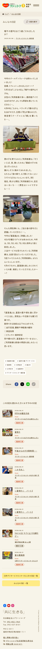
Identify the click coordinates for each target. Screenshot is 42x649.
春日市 (28, 365)
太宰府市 (9, 369)
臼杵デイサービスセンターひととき (26, 561)
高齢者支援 (10, 361)
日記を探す (33, 21)
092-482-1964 (13, 622)
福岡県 (8, 365)
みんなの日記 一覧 (21, 583)
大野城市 (18, 365)
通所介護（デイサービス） (26, 361)
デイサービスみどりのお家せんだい (27, 419)
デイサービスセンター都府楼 (25, 38)
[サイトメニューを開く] (37, 4)
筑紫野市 (20, 369)
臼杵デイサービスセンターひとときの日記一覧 (21, 576)
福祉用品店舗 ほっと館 (23, 542)
